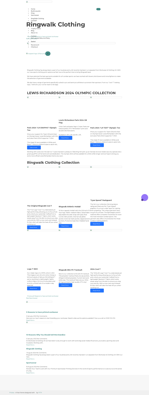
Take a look (33, 147)
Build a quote (35, 11)
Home (33, 9)
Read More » (30, 320)
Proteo (11, 392)
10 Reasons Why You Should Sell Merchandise (45, 335)
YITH (40, 392)
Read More (65, 138)
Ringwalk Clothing (34, 349)
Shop (33, 13)
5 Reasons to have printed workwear (42, 312)
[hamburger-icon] (98, 9)
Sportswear (35, 15)
